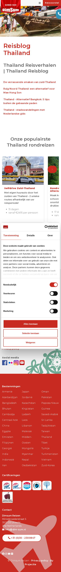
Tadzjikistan (48, 425)
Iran (4, 465)
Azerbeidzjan (10, 397)
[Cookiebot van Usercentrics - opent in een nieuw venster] (45, 227)
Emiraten (7, 437)
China (5, 425)
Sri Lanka (46, 420)
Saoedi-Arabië (49, 414)
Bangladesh (9, 403)
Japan (25, 391)
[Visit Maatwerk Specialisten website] (7, 496)
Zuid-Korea (48, 465)
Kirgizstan (28, 408)
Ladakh (26, 414)
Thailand (46, 437)
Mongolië (27, 448)
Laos (24, 420)
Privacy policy (39, 560)
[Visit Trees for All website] (46, 484)
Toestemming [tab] (11, 235)
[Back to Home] (10, 6)
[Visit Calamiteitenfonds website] (37, 484)
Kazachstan (29, 403)
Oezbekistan (29, 465)
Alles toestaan (31, 324)
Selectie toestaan (30, 333)
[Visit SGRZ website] (17, 484)
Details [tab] (31, 235)
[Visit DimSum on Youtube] (9, 553)
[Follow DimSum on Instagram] (16, 362)
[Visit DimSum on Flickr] (12, 553)
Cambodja (8, 414)
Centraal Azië (10, 420)
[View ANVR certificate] (27, 484)
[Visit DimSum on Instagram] (6, 553)
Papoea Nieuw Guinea (50, 406)
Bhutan (6, 408)
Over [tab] (50, 235)
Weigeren (30, 342)
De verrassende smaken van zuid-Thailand (29, 82)
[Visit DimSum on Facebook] (5, 362)
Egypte (6, 431)
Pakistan (46, 397)
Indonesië (8, 459)
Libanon (27, 425)
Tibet (44, 442)
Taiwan (45, 431)
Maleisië (27, 431)
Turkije (45, 448)
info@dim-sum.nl (15, 529)
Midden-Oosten (27, 440)
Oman (45, 391)
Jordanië (27, 397)
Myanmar (27, 454)
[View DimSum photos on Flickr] (11, 362)
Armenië (7, 391)
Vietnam (46, 459)
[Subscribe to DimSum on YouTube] (22, 362)
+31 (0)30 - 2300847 (22, 538)
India (5, 454)
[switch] (54, 293)
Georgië (7, 448)
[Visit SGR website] (7, 484)
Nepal (25, 459)
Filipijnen (8, 442)
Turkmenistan (49, 454)
